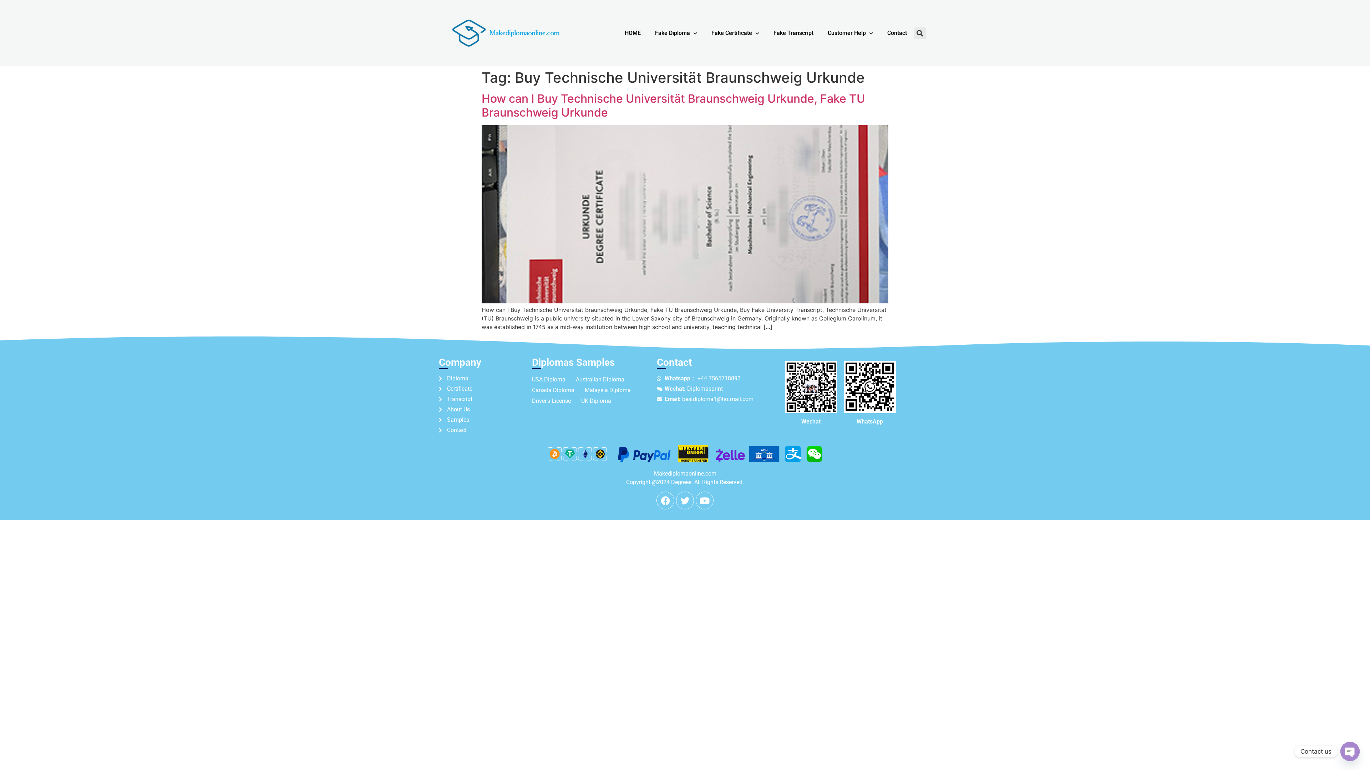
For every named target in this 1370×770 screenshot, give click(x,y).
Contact (897, 33)
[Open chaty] (1350, 751)
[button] (920, 33)
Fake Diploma (672, 33)
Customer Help (847, 33)
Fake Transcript (793, 33)
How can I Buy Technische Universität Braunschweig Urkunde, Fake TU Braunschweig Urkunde (673, 105)
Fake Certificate (731, 33)
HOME (633, 33)
